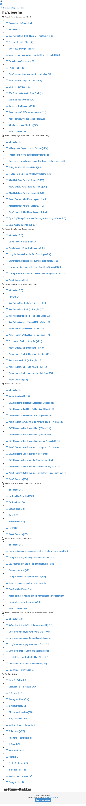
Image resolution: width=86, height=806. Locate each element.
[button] (1, 2)
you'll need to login (51, 797)
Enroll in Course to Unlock (43, 800)
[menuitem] (1, 5)
